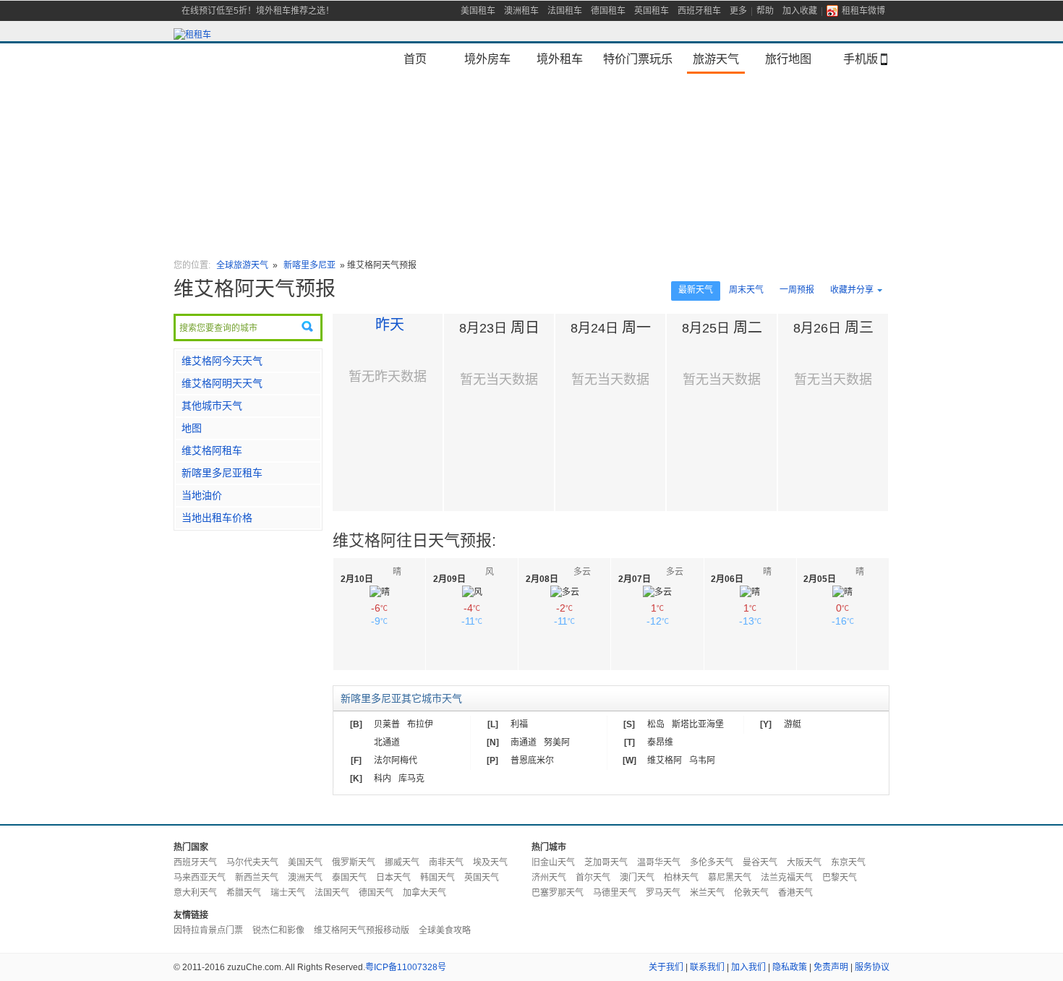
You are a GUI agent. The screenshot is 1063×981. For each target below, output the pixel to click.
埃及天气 (490, 862)
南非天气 (446, 862)
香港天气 (795, 893)
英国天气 (481, 878)
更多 (738, 11)
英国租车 (651, 11)
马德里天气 (614, 893)
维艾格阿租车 (212, 450)
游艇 (792, 724)
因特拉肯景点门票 (208, 930)
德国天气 (376, 893)
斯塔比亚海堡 (698, 724)
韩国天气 (437, 878)
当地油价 (202, 495)
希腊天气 (243, 893)
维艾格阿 (664, 760)
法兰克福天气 (787, 878)
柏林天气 (681, 878)
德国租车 (608, 11)
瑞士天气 (287, 893)
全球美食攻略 (445, 930)
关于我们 (666, 967)
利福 (519, 724)
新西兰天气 (256, 878)
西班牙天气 (195, 862)
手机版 (860, 58)
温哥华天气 (658, 862)
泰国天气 (349, 878)
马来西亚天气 (200, 878)
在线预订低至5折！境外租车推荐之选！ (258, 11)
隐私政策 (789, 967)
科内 (382, 779)
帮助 (765, 11)
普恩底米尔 (532, 760)
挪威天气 (402, 862)
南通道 (524, 742)
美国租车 (478, 11)
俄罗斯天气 (353, 862)
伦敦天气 (751, 893)
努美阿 (557, 742)
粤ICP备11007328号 (405, 967)
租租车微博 (863, 11)
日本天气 (393, 878)
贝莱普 (387, 724)
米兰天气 (707, 893)
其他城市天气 (212, 405)
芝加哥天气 (606, 862)
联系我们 (707, 967)
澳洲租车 (521, 11)
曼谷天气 (760, 862)
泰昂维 (660, 742)
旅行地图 (788, 58)
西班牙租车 (699, 11)
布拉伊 (420, 724)
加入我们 (748, 967)
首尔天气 (593, 878)
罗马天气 (663, 893)
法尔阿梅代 (395, 760)
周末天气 (746, 290)
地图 (192, 428)
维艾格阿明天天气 (222, 383)
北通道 (387, 742)
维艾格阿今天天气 (222, 361)
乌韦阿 (702, 760)
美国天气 (305, 862)
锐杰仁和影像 (278, 930)
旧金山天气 (553, 862)
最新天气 (695, 290)
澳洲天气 (305, 878)
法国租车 (564, 11)
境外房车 (487, 58)
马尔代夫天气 (252, 862)
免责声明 (831, 967)
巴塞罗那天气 (558, 893)
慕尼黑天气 (729, 878)
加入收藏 (799, 11)
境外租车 (560, 58)
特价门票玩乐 (638, 58)
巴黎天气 (839, 878)
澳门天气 (637, 878)
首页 (415, 58)
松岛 (656, 724)
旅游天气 (716, 58)
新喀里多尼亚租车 (222, 473)
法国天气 (332, 893)
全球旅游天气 (242, 265)
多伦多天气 (711, 862)
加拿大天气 (424, 893)
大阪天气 (804, 862)
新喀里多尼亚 (310, 265)
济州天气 (549, 878)
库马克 (411, 779)
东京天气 (848, 862)
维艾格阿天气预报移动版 (361, 930)
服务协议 (872, 967)
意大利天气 (195, 893)
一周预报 (797, 290)
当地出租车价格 (217, 517)
